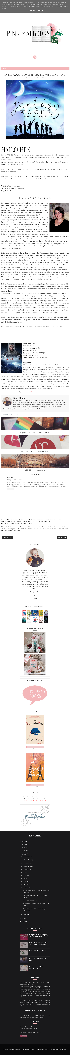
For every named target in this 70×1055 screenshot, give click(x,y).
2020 (24, 848)
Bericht (26, 392)
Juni (25, 875)
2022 (23, 842)
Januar (26, 914)
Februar (26, 888)
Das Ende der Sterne (37, 950)
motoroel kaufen (39, 486)
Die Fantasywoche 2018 (31, 901)
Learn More (32, 11)
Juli (25, 872)
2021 (23, 845)
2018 (23, 854)
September (27, 866)
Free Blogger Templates (19, 1049)
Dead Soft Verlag (35, 348)
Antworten (10, 489)
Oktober (27, 863)
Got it (40, 11)
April (25, 882)
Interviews (47, 392)
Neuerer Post (7, 537)
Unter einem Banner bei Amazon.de (36, 358)
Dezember (27, 857)
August (26, 869)
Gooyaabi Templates (60, 1049)
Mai (25, 878)
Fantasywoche (36, 392)
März (25, 885)
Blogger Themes (35, 1049)
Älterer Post (62, 537)
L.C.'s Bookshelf (13, 186)
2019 (23, 851)
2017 (23, 918)
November (27, 860)
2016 (23, 921)
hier (42, 327)
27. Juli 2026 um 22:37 (15, 480)
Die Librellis (12, 191)
